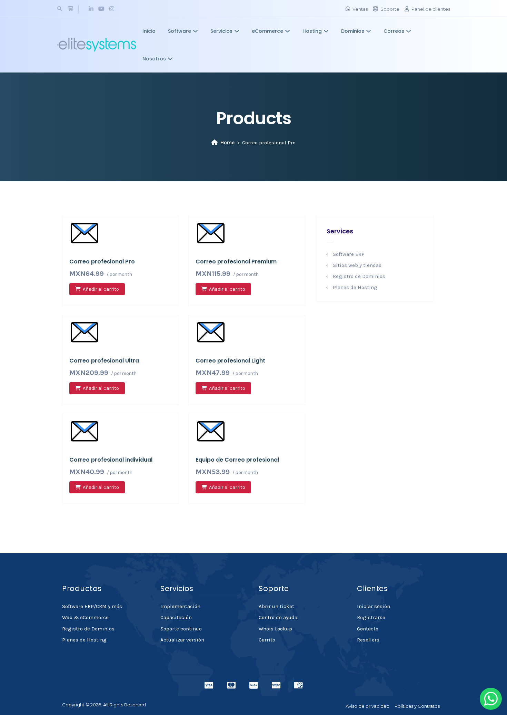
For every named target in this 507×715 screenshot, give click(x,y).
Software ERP (349, 254)
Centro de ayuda (278, 617)
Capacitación (176, 617)
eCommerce (267, 31)
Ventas (360, 9)
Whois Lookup (275, 629)
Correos (394, 31)
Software (179, 31)
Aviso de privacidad (367, 706)
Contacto (367, 629)
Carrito (267, 640)
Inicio (149, 31)
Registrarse (371, 617)
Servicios (221, 31)
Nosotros (154, 58)
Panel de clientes (430, 9)
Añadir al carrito (101, 289)
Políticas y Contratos (417, 706)
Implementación (180, 606)
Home (227, 142)
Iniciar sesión (373, 606)
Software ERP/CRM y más (92, 606)
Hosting (312, 31)
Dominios (352, 31)
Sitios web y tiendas (357, 265)
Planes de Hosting (355, 287)
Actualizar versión (182, 640)
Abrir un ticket (276, 606)
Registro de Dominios (359, 276)
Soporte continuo (181, 629)
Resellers (368, 640)
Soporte (389, 9)
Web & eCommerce (85, 617)
